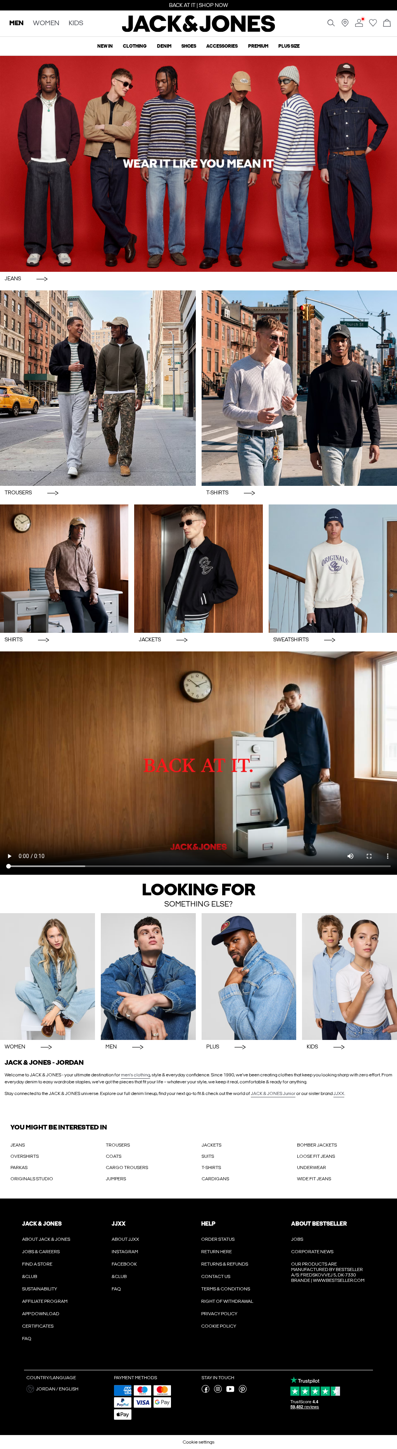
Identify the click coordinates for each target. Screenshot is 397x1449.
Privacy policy (219, 1313)
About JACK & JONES (46, 1239)
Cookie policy (218, 1326)
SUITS (208, 1156)
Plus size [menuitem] (289, 46)
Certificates (38, 1326)
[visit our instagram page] (218, 1391)
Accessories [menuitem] (222, 46)
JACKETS (211, 1145)
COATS (113, 1156)
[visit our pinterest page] (243, 1391)
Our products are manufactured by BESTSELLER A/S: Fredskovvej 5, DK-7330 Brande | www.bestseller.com (327, 1272)
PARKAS (19, 1167)
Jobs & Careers (41, 1251)
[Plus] (249, 976)
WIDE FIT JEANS (314, 1178)
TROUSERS (118, 1145)
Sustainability (39, 1289)
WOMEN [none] (46, 23)
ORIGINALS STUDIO (31, 1178)
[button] (67, 1389)
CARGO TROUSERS (127, 1167)
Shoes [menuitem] (188, 46)
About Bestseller (319, 1223)
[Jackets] (198, 568)
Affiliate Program (44, 1301)
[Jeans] (198, 164)
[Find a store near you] (345, 25)
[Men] (148, 976)
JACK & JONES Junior (273, 1093)
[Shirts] (64, 568)
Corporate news (312, 1251)
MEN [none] (16, 23)
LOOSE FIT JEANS (316, 1156)
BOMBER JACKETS (317, 1145)
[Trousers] (98, 388)
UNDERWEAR (311, 1167)
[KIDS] (349, 976)
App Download (40, 1313)
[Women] (47, 976)
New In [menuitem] (105, 46)
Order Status (218, 1239)
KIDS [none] (76, 23)
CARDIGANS (215, 1178)
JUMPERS (116, 1178)
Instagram (125, 1251)
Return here (216, 1251)
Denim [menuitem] (164, 46)
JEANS (17, 1145)
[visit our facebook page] (205, 1391)
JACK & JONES (42, 1223)
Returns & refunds (224, 1264)
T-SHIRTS (211, 1167)
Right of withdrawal (227, 1301)
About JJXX (125, 1239)
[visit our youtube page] (230, 1391)
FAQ (26, 1338)
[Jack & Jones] (198, 30)
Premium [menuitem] (258, 46)
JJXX (338, 1093)
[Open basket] (387, 23)
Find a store (37, 1264)
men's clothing (135, 1075)
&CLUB (29, 1276)
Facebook (124, 1264)
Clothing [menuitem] (135, 46)
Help (208, 1223)
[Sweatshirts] (333, 568)
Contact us (215, 1276)
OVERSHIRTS (24, 1156)
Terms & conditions (225, 1289)
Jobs (297, 1239)
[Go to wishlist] (373, 25)
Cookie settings (198, 1442)
